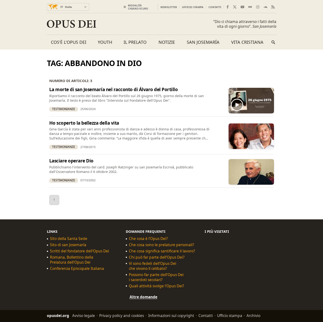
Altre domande (143, 296)
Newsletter (168, 7)
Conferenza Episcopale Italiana (77, 268)
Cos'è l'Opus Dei (68, 42)
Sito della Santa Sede (68, 238)
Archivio (253, 315)
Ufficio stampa (192, 7)
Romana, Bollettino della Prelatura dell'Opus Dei (71, 260)
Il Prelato (135, 42)
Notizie (167, 42)
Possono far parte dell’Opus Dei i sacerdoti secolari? (156, 277)
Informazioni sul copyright (171, 315)
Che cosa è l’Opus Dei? (148, 238)
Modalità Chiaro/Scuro (138, 7)
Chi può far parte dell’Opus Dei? (157, 257)
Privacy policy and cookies (121, 315)
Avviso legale (83, 315)
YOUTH (105, 42)
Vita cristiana (247, 42)
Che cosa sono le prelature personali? (161, 244)
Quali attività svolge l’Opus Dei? (156, 285)
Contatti (214, 7)
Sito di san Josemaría (68, 244)
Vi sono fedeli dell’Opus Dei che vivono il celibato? (152, 266)
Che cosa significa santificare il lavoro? (162, 251)
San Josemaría (203, 42)
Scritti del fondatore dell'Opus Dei (79, 251)
